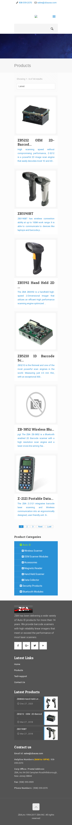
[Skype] (26, 6)
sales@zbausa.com (47, 2)
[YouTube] (46, 6)
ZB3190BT (25, 213)
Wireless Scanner (33, 550)
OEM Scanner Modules (36, 556)
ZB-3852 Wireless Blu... (36, 429)
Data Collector (31, 580)
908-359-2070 (25, 2)
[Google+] (36, 6)
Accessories (30, 562)
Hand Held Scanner (34, 574)
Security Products (32, 585)
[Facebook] (31, 6)
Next (40, 526)
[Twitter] (41, 6)
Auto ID (26, 544)
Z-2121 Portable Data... (35, 498)
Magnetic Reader (33, 568)
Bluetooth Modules (32, 591)
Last (49, 526)
